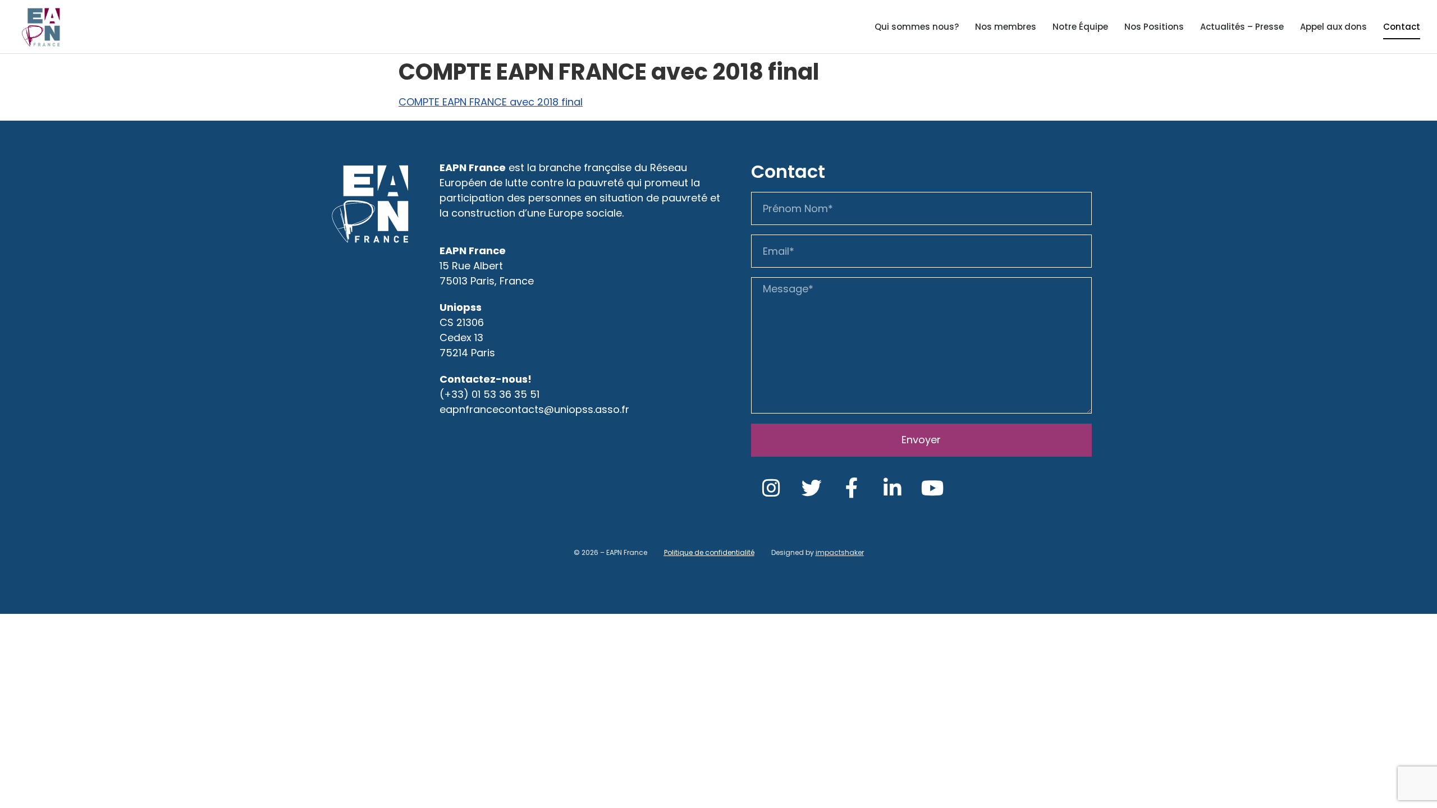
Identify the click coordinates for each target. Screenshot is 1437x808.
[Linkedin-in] (892, 488)
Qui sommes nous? (917, 27)
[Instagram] (771, 488)
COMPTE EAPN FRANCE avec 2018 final (491, 102)
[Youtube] (933, 488)
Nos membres (1005, 27)
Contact (1401, 27)
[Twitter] (811, 488)
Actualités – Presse (1242, 27)
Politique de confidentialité (709, 552)
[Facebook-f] (852, 488)
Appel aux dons (1333, 27)
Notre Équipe (1080, 27)
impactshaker (840, 552)
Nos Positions (1154, 27)
